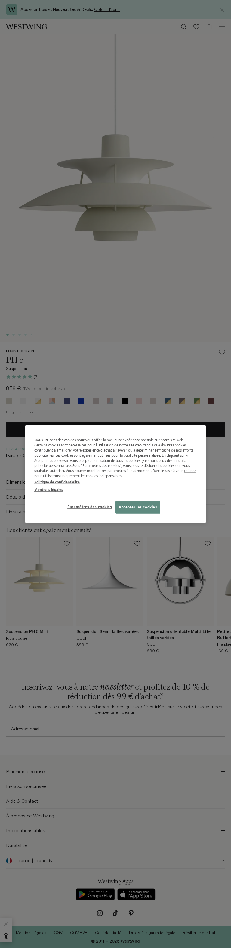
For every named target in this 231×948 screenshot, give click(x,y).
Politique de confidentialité (57, 482)
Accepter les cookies (138, 507)
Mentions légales (48, 489)
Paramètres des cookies (89, 507)
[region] (115, 474)
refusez (190, 470)
